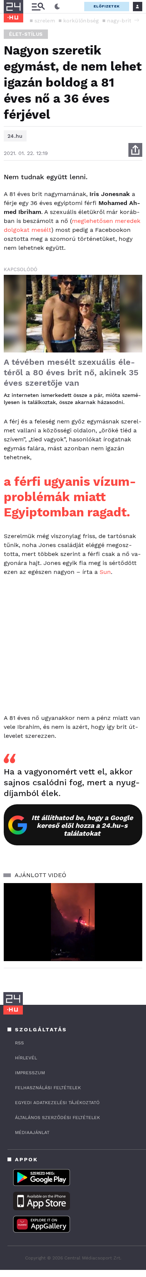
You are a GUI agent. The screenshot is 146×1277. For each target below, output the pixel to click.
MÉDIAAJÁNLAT (32, 1132)
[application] (73, 922)
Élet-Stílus (26, 34)
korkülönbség (81, 21)
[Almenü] (38, 6)
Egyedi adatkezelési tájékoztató (57, 1102)
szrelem (44, 21)
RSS (19, 1042)
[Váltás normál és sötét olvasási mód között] (57, 6)
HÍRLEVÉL (26, 1057)
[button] (136, 20)
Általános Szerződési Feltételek (57, 1117)
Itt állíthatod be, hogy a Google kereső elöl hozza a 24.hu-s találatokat (82, 825)
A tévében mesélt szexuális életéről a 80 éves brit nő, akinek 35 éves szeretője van (71, 372)
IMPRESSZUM (30, 1072)
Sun (105, 571)
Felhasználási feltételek (48, 1087)
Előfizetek (107, 6)
